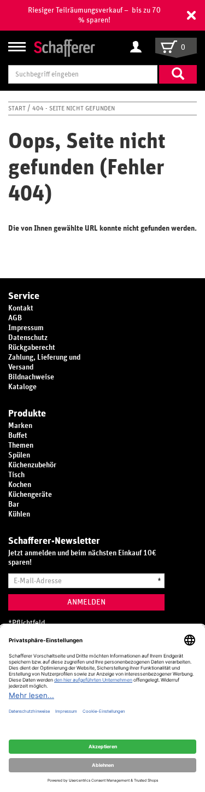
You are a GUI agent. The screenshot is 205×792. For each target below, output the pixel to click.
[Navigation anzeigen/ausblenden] (17, 46)
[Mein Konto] (138, 47)
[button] (191, 15)
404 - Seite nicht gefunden (73, 108)
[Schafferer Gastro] (64, 47)
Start (17, 108)
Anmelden (86, 602)
